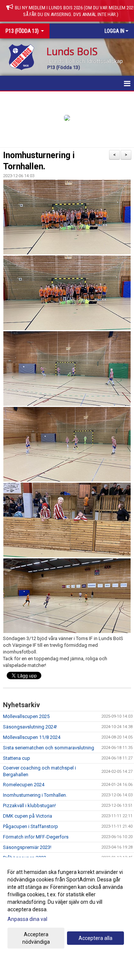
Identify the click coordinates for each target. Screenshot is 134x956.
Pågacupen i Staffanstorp (30, 826)
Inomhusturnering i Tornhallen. (35, 795)
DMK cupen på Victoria (27, 816)
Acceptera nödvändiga (36, 938)
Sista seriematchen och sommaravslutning (48, 747)
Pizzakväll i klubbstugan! (29, 805)
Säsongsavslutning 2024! (30, 727)
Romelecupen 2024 (23, 784)
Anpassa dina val (27, 919)
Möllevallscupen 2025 (26, 716)
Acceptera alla (95, 938)
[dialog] (67, 906)
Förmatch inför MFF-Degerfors (35, 837)
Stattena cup (16, 758)
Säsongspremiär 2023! (27, 847)
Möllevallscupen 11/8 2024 (31, 737)
